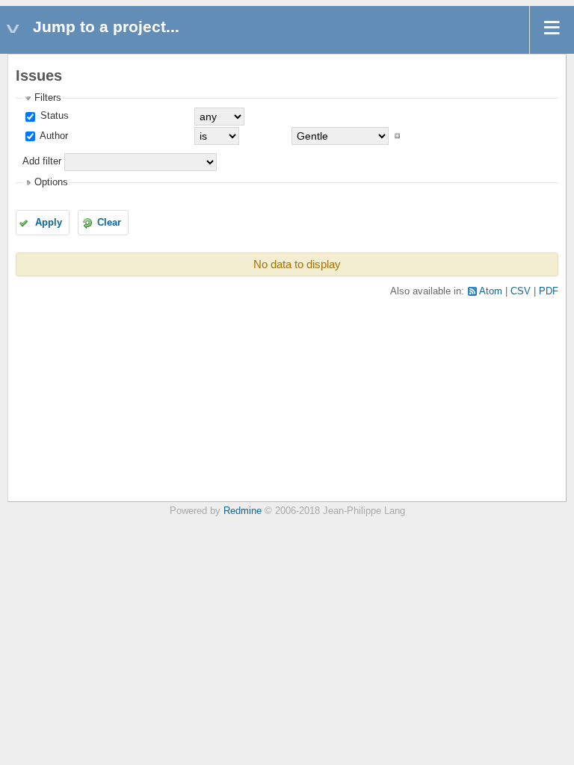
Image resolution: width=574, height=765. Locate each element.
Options (51, 182)
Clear (109, 222)
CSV (520, 291)
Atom (490, 291)
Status (53, 116)
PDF (548, 291)
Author (52, 136)
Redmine (242, 511)
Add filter (41, 161)
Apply (48, 222)
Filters (47, 98)
